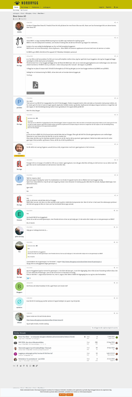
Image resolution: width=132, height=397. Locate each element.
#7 (117, 159)
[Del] (115, 23)
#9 (117, 195)
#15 (117, 298)
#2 (117, 37)
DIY (32, 355)
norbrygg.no (46, 7)
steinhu (16, 19)
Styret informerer (34, 360)
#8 (117, 175)
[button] (29, 7)
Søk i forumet (24, 10)
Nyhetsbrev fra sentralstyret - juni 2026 (31, 359)
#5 (117, 114)
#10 (117, 210)
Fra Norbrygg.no (35, 338)
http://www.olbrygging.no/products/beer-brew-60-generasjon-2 (82, 262)
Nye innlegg (24, 7)
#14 (117, 282)
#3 (117, 56)
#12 (117, 242)
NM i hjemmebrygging (34, 344)
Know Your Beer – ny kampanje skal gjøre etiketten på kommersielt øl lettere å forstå (46, 337)
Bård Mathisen (111, 355)
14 (43, 344)
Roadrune (20, 355)
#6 (117, 144)
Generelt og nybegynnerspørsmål (41, 349)
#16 (117, 313)
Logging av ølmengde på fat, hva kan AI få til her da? (35, 353)
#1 (117, 22)
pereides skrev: (32, 118)
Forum (16, 7)
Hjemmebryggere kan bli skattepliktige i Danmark (34, 348)
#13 (117, 267)
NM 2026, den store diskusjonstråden (31, 342)
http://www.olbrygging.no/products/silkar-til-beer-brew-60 (45, 320)
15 (45, 344)
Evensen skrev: (32, 246)
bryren (20, 344)
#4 (117, 98)
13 (41, 344)
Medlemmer (35, 7)
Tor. (114, 349)
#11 (117, 227)
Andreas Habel (21, 349)
